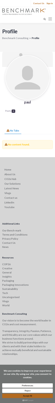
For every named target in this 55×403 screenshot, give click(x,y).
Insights (7, 276)
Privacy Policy (10, 238)
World (6, 305)
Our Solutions (12, 183)
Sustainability (10, 288)
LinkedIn (9, 202)
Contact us (10, 197)
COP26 (6, 264)
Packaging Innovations (15, 284)
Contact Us (38, 3)
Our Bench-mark (11, 230)
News (5, 246)
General (6, 272)
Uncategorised (11, 297)
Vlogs (7, 193)
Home (7, 169)
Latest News (11, 188)
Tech (5, 293)
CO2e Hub (10, 179)
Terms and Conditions (14, 234)
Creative (7, 268)
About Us (9, 174)
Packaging (8, 280)
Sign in (49, 3)
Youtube (9, 207)
